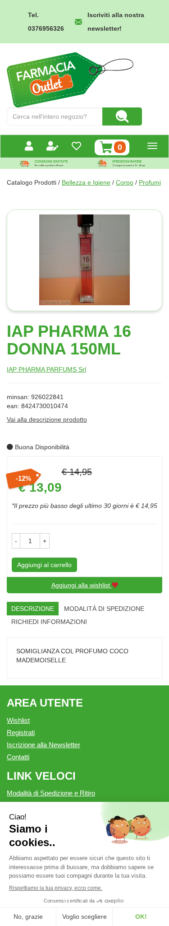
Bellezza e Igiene (86, 182)
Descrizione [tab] (32, 608)
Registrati (21, 732)
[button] (16, 541)
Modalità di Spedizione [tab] (104, 608)
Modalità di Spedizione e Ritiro (51, 793)
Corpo (124, 182)
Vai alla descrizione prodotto (47, 419)
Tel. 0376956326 (46, 21)
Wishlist (18, 720)
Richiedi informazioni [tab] (49, 621)
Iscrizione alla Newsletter (43, 745)
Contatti (18, 757)
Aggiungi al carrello (44, 564)
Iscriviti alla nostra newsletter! (115, 21)
